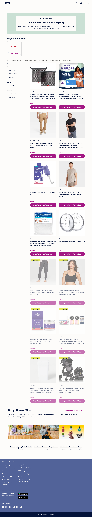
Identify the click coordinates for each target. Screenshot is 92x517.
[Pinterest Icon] (14, 507)
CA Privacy (21, 471)
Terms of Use (22, 465)
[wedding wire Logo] (10, 495)
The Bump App (6, 465)
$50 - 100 (12, 70)
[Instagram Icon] (10, 507)
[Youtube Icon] (17, 507)
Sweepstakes (6, 474)
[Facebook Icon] (3, 507)
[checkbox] (8, 67)
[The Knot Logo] (5, 493)
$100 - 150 (13, 74)
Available (12, 94)
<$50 (11, 67)
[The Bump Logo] (6, 3)
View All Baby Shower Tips (72, 410)
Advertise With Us (7, 477)
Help (3, 471)
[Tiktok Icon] (6, 507)
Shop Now (14, 53)
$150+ (11, 77)
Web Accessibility (23, 474)
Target (11, 85)
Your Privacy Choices (24, 468)
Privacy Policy (6, 480)
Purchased (12, 97)
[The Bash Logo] (11, 493)
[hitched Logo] (3, 495)
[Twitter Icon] (21, 507)
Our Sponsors (22, 477)
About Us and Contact (8, 468)
